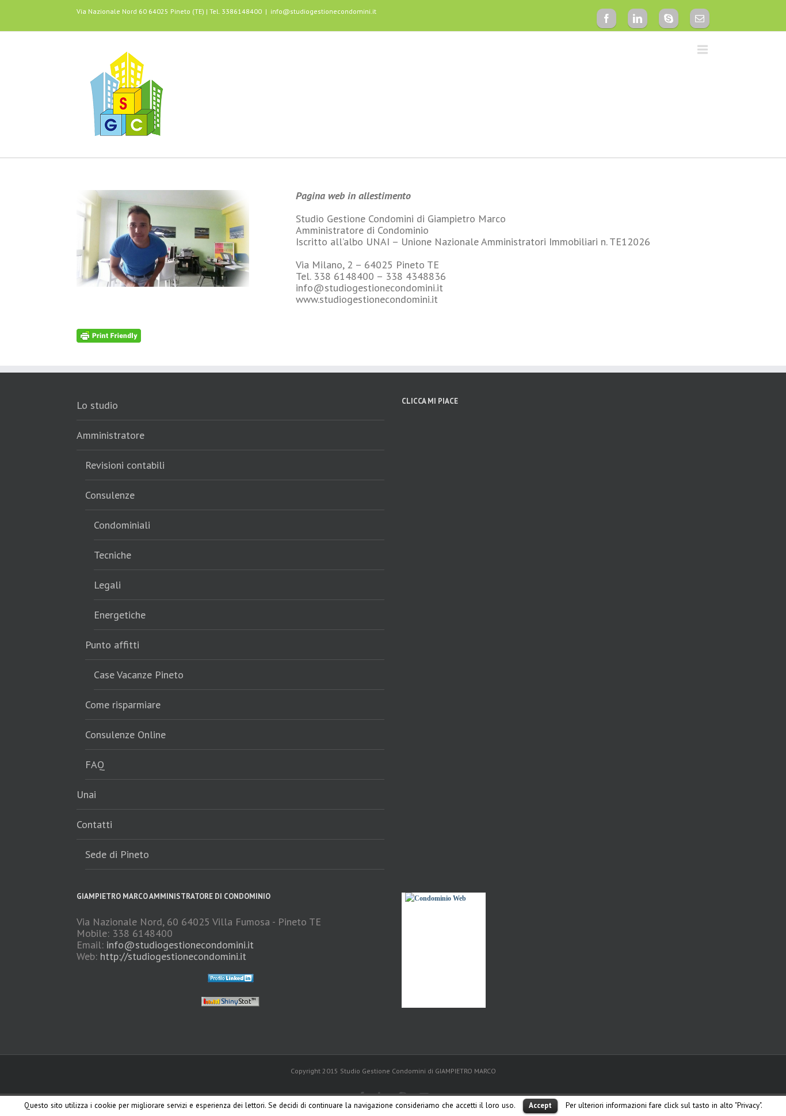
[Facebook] (606, 18)
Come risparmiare (123, 704)
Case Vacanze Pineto (139, 674)
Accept (540, 1105)
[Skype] (668, 18)
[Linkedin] (637, 18)
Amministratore (110, 435)
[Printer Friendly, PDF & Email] (109, 334)
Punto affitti (112, 644)
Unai (86, 794)
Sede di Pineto (117, 854)
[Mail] (699, 18)
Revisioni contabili (125, 465)
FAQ (95, 764)
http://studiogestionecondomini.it (173, 956)
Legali (107, 584)
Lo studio (97, 405)
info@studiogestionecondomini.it (323, 11)
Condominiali (122, 525)
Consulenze (110, 495)
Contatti (94, 824)
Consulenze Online (125, 734)
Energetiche (120, 614)
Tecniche (112, 554)
